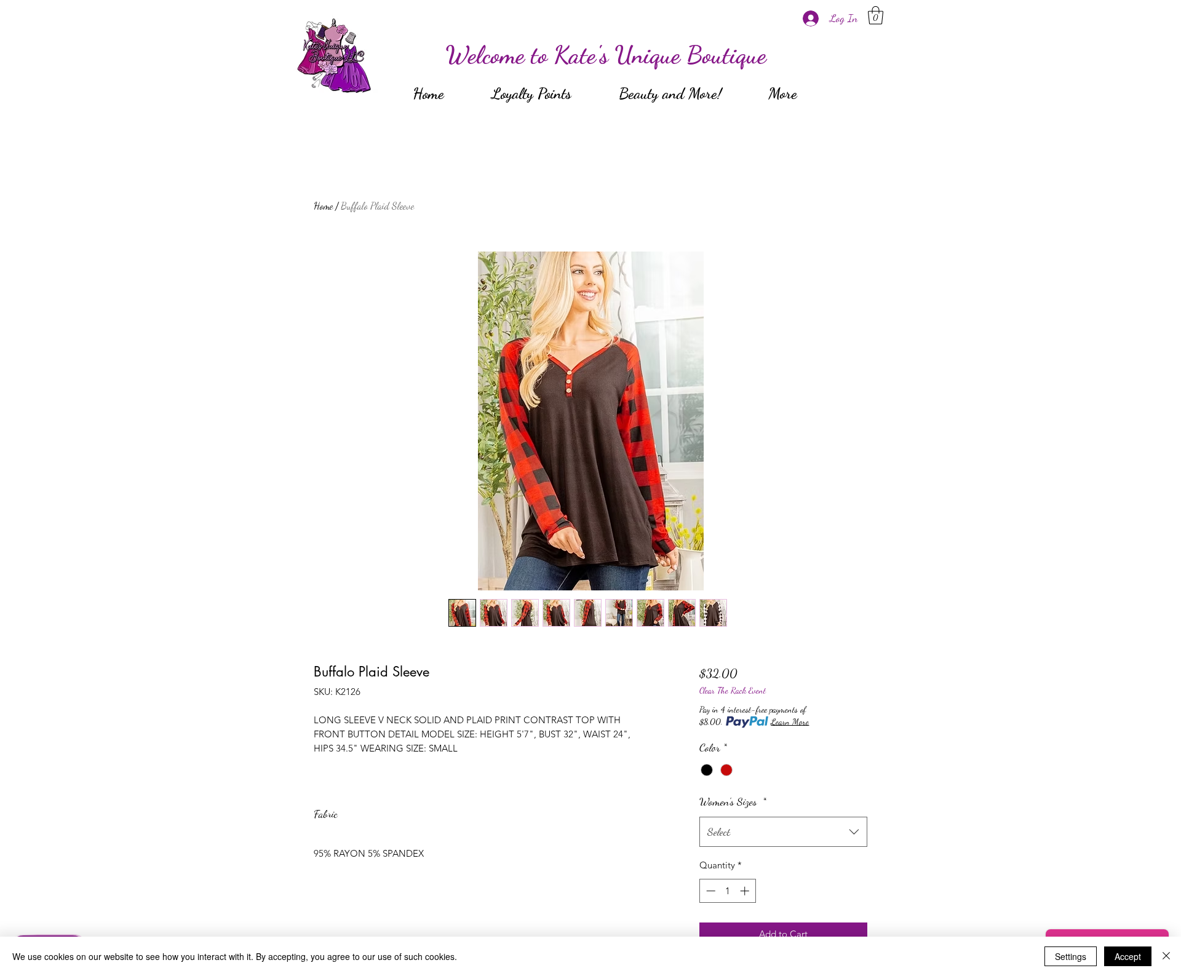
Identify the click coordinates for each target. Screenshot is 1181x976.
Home (323, 206)
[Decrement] (709, 890)
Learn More (790, 721)
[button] (875, 15)
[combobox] (783, 832)
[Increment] (746, 890)
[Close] (1166, 956)
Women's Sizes (732, 801)
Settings (1070, 956)
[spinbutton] (727, 890)
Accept (1128, 956)
